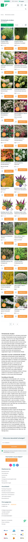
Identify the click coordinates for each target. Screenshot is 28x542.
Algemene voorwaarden (7, 520)
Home (2, 14)
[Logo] (6, 5)
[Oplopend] (25, 25)
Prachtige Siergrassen (6, 488)
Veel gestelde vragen (6, 482)
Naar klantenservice (11, 460)
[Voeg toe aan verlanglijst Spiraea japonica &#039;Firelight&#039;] (2, 195)
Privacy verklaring (5, 522)
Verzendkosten (5, 473)
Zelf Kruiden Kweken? (6, 496)
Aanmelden (14, 446)
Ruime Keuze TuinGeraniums (8, 494)
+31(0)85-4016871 (6, 512)
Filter (7, 25)
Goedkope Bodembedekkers (8, 492)
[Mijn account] (18, 5)
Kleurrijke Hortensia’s (6, 490)
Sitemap (3, 524)
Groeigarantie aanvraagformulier (9, 479)
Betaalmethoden (5, 471)
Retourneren (4, 481)
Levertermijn (4, 475)
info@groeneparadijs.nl (7, 510)
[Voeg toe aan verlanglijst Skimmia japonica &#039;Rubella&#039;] (2, 145)
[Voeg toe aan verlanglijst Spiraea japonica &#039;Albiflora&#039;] (15, 169)
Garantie (4, 477)
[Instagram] (10, 465)
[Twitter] (14, 465)
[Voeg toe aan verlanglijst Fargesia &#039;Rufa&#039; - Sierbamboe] (2, 48)
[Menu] (2, 5)
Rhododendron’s (5, 498)
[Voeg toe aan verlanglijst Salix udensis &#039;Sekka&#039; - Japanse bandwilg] (15, 244)
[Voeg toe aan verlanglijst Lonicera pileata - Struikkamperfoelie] (15, 268)
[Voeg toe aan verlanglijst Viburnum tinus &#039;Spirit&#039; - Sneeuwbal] (15, 316)
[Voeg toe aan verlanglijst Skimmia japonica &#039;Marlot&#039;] (15, 121)
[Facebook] (17, 465)
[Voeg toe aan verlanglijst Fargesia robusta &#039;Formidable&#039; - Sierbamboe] (15, 48)
